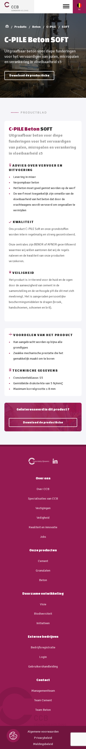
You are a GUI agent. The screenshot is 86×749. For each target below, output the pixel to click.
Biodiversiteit (43, 613)
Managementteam (43, 690)
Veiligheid (43, 517)
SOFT (65, 27)
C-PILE (51, 27)
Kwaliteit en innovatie (43, 527)
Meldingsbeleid (43, 744)
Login (43, 657)
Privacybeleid (43, 737)
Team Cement (43, 700)
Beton (36, 27)
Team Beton (43, 709)
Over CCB (43, 489)
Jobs (43, 536)
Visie (43, 604)
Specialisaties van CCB (43, 498)
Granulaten (43, 570)
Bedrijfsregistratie (43, 647)
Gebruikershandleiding (43, 666)
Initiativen (43, 623)
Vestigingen (43, 508)
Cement (43, 561)
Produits (20, 27)
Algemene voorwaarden (43, 731)
